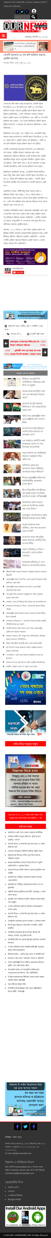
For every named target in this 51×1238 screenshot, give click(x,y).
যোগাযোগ (29, 2)
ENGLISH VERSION (12, 6)
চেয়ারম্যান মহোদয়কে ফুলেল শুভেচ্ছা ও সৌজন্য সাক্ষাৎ (26, 921)
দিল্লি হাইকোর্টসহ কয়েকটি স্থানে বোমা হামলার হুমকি (24, 643)
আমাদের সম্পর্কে (9, 2)
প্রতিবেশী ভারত (13, 326)
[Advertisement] (27, 68)
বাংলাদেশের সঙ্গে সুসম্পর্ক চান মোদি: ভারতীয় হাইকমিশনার (25, 662)
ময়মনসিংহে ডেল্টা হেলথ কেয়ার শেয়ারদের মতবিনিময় (25, 832)
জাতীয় (23, 326)
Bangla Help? (40, 2)
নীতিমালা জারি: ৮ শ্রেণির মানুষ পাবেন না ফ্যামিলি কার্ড (26, 954)
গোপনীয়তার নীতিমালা (15, 1195)
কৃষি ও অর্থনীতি (32, 326)
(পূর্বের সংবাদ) (27, 343)
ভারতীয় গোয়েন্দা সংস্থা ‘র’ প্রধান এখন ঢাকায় (21, 666)
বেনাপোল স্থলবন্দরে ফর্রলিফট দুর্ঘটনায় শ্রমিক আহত (25, 851)
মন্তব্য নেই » (15, 334)
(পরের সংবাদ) (22, 352)
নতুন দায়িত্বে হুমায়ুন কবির (17, 984)
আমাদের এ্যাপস (13, 1187)
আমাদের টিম (20, 2)
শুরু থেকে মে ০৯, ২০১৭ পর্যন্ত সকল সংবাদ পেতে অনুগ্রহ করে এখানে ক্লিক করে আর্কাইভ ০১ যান (25, 816)
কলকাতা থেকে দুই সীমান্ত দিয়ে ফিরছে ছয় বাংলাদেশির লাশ (26, 602)
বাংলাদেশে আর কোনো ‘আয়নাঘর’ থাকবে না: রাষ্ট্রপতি (26, 958)
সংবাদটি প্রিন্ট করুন (37, 334)
